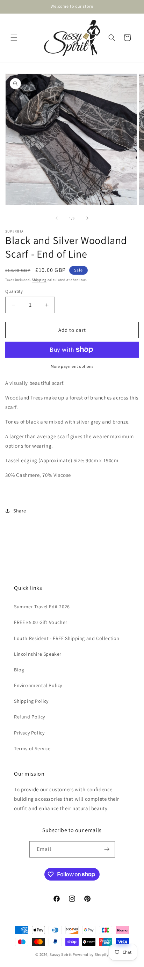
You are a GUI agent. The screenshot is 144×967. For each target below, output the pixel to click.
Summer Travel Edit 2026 (42, 606)
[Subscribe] (107, 849)
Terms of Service (32, 748)
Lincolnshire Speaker (38, 654)
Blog (19, 670)
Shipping (39, 279)
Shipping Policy (31, 701)
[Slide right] (87, 218)
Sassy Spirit (61, 954)
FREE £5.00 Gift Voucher (40, 622)
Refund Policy (29, 717)
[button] (14, 37)
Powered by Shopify (91, 954)
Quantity (14, 291)
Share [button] (19, 511)
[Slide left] (56, 218)
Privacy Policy (29, 733)
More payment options (72, 366)
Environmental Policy (38, 685)
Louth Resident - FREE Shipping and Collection (67, 638)
